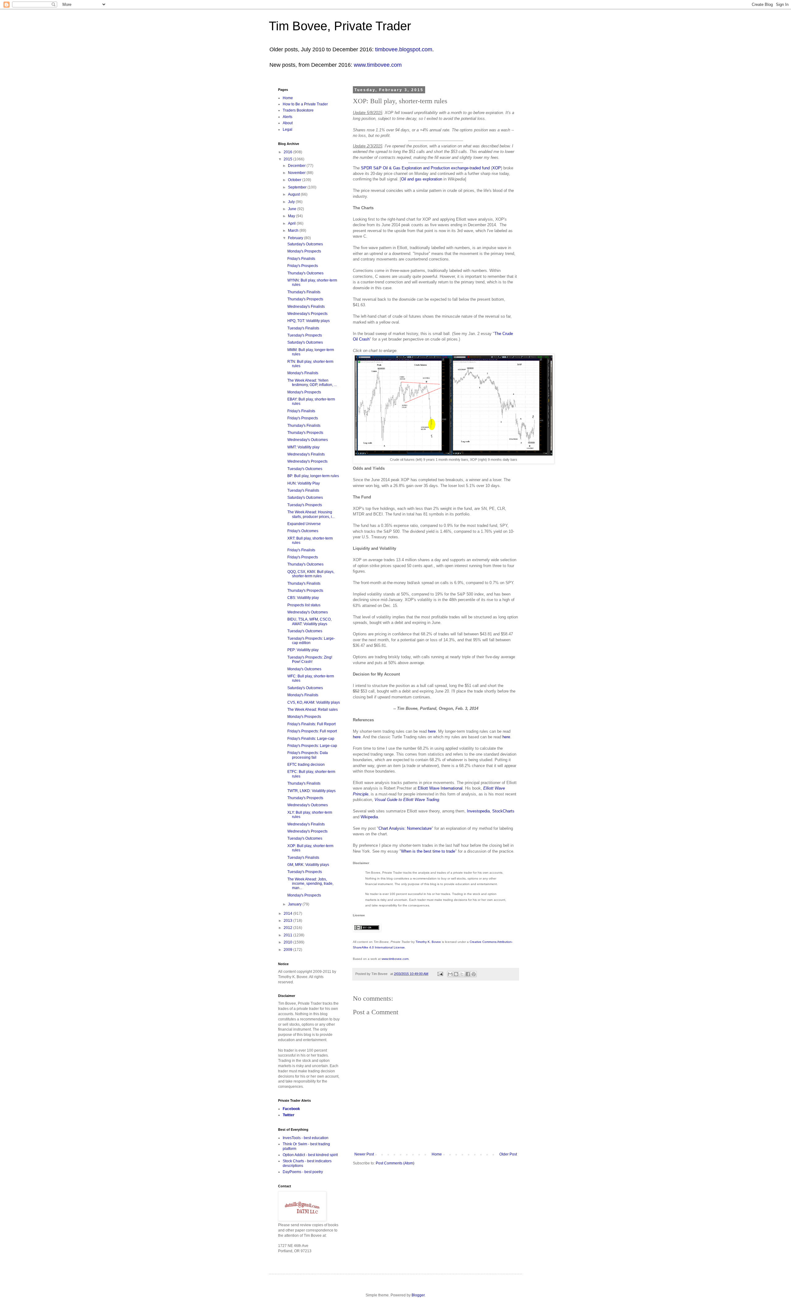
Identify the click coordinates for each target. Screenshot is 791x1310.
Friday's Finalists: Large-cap (310, 738)
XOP (496, 168)
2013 (288, 920)
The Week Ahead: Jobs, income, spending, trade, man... (310, 883)
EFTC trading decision (306, 764)
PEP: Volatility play (303, 650)
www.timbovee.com (378, 65)
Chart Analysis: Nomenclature (405, 828)
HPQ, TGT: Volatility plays (308, 321)
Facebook (291, 1109)
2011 (288, 935)
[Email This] (450, 974)
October (295, 180)
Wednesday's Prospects (307, 314)
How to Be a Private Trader (305, 104)
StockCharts (503, 811)
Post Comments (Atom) (395, 1163)
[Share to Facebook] (468, 974)
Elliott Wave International (440, 788)
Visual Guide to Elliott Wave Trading (406, 799)
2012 (288, 928)
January (295, 904)
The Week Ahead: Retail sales (312, 709)
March (293, 230)
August (294, 194)
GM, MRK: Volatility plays (308, 865)
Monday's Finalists (302, 373)
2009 (288, 950)
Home (437, 1154)
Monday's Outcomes (304, 669)
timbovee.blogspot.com (403, 49)
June (292, 209)
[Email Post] (440, 974)
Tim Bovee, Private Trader (340, 26)
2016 (288, 152)
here (432, 731)
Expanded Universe (304, 524)
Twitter (288, 1115)
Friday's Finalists (301, 258)
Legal (287, 129)
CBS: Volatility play (303, 598)
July (292, 202)
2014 (288, 913)
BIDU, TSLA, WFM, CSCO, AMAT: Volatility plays (309, 621)
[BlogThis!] (456, 974)
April (292, 223)
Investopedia (478, 811)
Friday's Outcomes (302, 531)
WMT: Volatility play (303, 447)
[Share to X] (462, 974)
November (297, 173)
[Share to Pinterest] (474, 974)
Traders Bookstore (298, 110)
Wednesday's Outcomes (307, 440)
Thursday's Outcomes (305, 273)
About (288, 123)
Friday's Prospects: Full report (312, 731)
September (297, 187)
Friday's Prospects (302, 266)
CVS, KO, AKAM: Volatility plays (313, 702)
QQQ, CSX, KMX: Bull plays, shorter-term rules (310, 574)
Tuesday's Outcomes (304, 469)
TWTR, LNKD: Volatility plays (311, 791)
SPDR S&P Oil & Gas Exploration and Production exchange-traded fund (425, 168)
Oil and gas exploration (421, 179)
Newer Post (364, 1154)
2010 (288, 942)
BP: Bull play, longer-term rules (313, 476)
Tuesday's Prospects (304, 335)
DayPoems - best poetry (303, 1172)
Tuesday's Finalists (303, 328)
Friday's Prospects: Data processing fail (307, 755)
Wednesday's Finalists (306, 306)
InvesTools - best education (305, 1138)
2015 (288, 159)
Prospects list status (303, 605)
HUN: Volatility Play (303, 483)
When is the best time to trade (428, 851)
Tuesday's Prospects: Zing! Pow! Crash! (309, 659)
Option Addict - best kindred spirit (310, 1155)
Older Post (508, 1154)
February (296, 238)
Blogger (418, 1295)
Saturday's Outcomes (305, 244)
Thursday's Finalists (303, 292)
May (292, 216)
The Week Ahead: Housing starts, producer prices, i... (311, 514)
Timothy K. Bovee (428, 941)
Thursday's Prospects (305, 299)
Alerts (287, 117)
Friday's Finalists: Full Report (311, 724)
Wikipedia (369, 817)
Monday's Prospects (304, 251)
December (297, 165)
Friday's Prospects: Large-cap (312, 746)
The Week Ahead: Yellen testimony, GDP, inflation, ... (312, 382)
